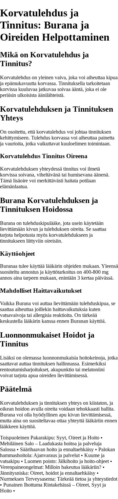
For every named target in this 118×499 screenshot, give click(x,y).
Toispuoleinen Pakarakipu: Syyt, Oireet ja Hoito (49, 437)
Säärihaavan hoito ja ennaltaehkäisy (57, 449)
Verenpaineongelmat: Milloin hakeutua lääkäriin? (51, 467)
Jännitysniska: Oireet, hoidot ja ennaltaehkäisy (47, 473)
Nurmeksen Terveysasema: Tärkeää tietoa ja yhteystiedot (58, 479)
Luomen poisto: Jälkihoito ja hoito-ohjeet (66, 461)
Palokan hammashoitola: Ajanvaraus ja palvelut (57, 452)
